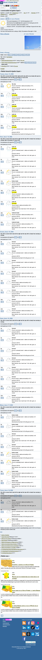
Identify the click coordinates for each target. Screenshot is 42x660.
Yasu (25, 13)
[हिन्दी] (18, 6)
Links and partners (6, 624)
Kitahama (3, 14)
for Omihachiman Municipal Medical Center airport (12, 549)
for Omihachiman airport (6, 553)
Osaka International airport (7, 60)
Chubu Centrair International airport (8, 62)
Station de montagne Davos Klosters (9, 544)
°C (8, 5)
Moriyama (33, 13)
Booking (15, 55)
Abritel (23, 55)
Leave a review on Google (30, 644)
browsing (1, 2)
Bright (4, 5)
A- (0, 5)
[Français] (11, 6)
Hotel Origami (4, 540)
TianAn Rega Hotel (5, 537)
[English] (13, 6)
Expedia (19, 55)
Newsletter (5, 626)
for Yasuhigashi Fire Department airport (9, 551)
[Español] (15, 6)
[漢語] (16, 6)
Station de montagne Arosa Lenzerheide (9, 545)
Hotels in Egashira (4, 34)
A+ (1, 5)
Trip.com (22, 60)
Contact (4, 621)
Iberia (26, 62)
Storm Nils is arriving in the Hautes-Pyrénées (23, 564)
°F (9, 5)
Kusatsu (11, 14)
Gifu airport (3, 66)
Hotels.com (10, 55)
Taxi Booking (9, 57)
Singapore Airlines (32, 62)
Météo (13, 562)
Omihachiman (15, 13)
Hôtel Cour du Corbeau (6, 538)
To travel (2, 68)
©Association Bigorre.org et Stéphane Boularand (21, 646)
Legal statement (6, 623)
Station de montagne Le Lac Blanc (8, 547)
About (7, 619)
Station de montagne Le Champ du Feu (9, 542)
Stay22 (27, 55)
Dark (6, 5)
